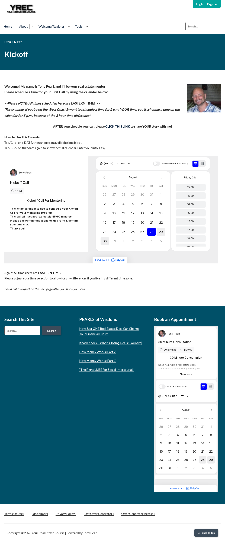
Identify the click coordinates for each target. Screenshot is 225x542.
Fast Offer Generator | (99, 514)
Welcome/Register (51, 26)
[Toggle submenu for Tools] (87, 26)
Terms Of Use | (14, 514)
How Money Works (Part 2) (97, 352)
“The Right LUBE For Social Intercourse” (106, 369)
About (23, 26)
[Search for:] (203, 26)
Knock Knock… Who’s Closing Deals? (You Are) (110, 343)
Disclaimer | (40, 514)
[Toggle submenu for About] (32, 26)
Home (8, 26)
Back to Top (208, 532)
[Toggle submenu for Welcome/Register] (69, 26)
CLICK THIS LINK (117, 126)
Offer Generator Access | (138, 514)
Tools (78, 26)
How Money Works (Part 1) (97, 361)
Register (212, 4)
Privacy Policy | (66, 514)
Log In (200, 4)
